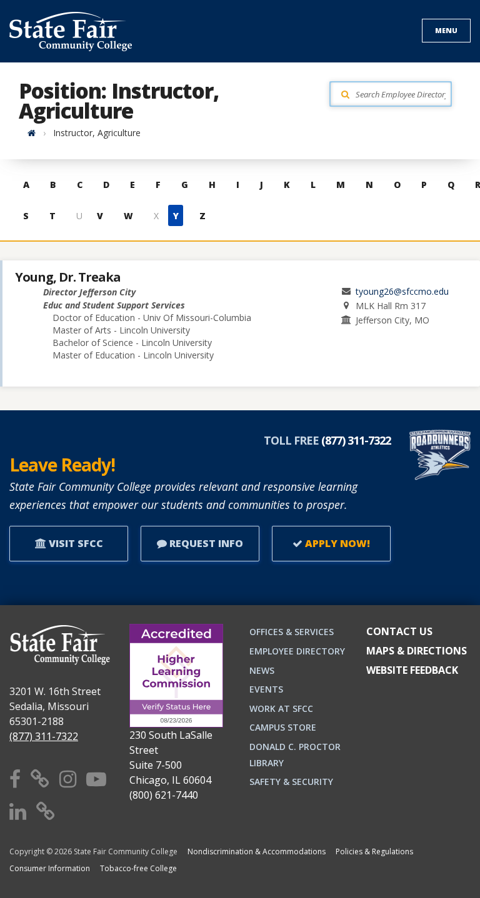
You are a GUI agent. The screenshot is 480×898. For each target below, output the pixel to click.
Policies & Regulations (374, 851)
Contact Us (399, 631)
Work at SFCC (281, 708)
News (261, 670)
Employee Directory (297, 651)
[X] (40, 778)
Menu (446, 30)
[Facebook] (15, 778)
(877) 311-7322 (43, 736)
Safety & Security (291, 781)
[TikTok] (45, 811)
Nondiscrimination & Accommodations (257, 851)
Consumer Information (49, 868)
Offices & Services (291, 632)
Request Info (205, 543)
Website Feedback (412, 670)
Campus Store (282, 727)
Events (266, 689)
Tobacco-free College (138, 868)
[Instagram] (67, 778)
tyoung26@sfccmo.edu (402, 291)
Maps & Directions (416, 651)
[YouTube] (96, 778)
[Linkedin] (17, 811)
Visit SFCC (74, 543)
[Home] (32, 133)
